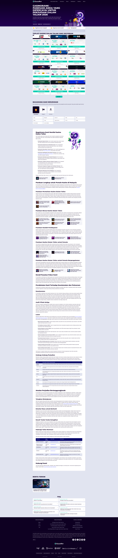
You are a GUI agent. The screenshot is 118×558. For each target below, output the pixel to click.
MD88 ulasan (77, 48)
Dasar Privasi (77, 529)
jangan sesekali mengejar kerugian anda (70, 403)
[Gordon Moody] (58, 548)
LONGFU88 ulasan (41, 48)
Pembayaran (73, 1)
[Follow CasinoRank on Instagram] (75, 540)
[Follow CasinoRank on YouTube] (80, 540)
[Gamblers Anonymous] (43, 548)
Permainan (62, 1)
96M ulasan (77, 92)
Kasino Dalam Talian (54, 1)
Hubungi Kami (77, 524)
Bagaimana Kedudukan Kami (78, 527)
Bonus (67, 1)
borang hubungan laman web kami (50, 466)
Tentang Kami (77, 522)
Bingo (39, 522)
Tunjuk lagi (58, 96)
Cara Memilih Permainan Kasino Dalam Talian (58, 524)
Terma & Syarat (45, 556)
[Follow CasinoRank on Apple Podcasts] (84, 540)
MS (33, 539)
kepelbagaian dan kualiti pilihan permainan (45, 153)
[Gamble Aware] (70, 548)
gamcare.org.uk (52, 450)
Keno (39, 524)
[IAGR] (38, 548)
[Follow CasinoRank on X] (78, 540)
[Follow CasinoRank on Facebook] (73, 540)
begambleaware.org (53, 447)
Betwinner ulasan (41, 92)
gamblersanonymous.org (54, 441)
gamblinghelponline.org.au (54, 454)
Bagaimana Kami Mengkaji (77, 525)
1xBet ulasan (59, 48)
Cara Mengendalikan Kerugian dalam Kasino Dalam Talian (58, 529)
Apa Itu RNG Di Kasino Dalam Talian (58, 527)
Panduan (79, 1)
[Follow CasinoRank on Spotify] (82, 540)
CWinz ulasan (59, 92)
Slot (39, 527)
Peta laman (73, 556)
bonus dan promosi (47, 150)
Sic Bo (39, 525)
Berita (84, 1)
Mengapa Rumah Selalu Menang (58, 522)
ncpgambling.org (53, 444)
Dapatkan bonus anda (41, 46)
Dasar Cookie (60, 556)
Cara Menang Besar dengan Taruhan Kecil (58, 525)
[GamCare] (49, 548)
